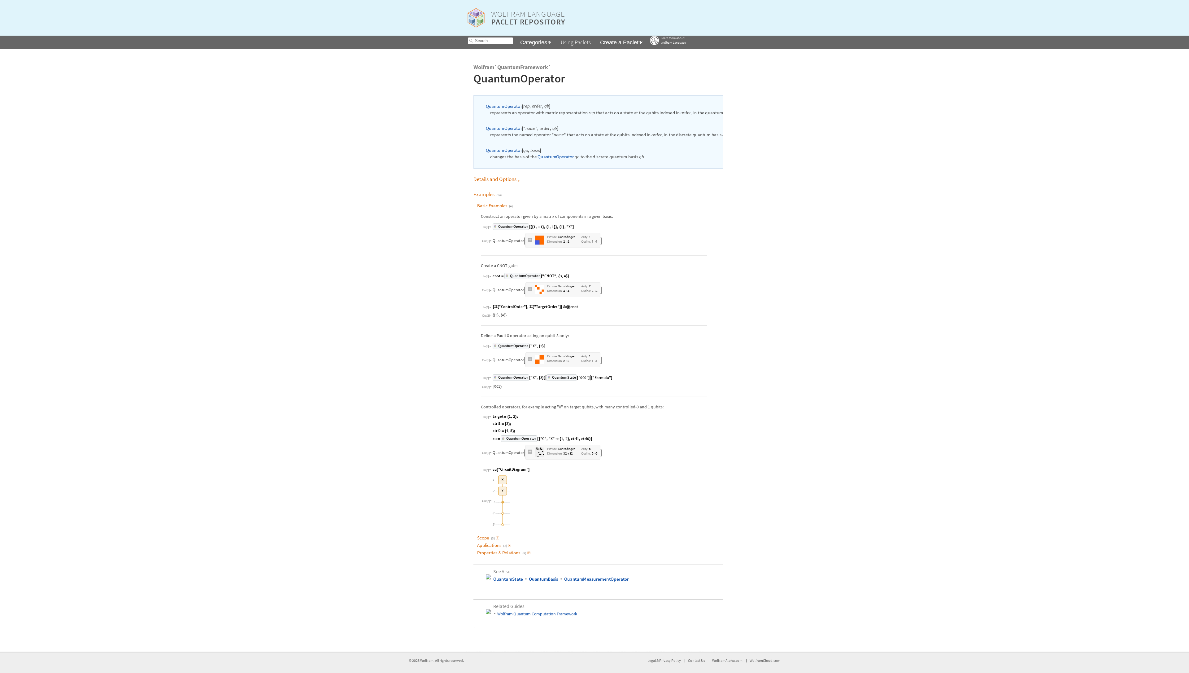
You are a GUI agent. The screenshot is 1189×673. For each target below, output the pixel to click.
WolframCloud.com (765, 660)
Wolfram (426, 660)
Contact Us (696, 660)
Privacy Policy (670, 660)
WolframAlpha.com (727, 660)
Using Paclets (576, 42)
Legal (651, 660)
